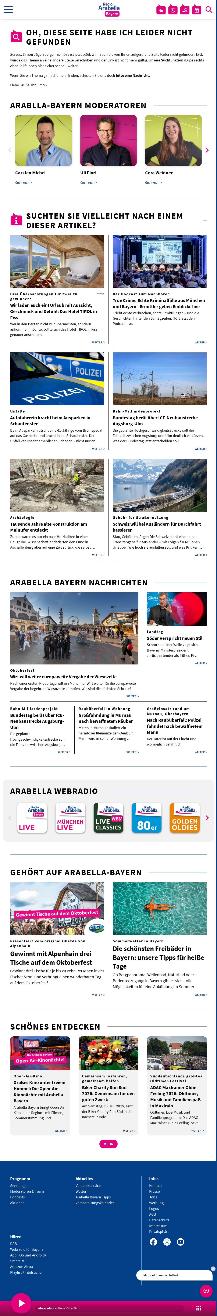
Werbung (156, 1202)
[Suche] (209, 9)
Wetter (81, 1191)
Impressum (158, 1225)
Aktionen (17, 1202)
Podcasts (17, 1197)
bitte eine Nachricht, (133, 75)
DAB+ (14, 1243)
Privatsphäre (159, 1231)
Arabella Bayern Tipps (93, 1197)
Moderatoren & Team (27, 1191)
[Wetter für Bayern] (161, 10)
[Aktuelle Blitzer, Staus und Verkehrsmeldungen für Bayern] (185, 10)
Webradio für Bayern (26, 1249)
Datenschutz (159, 1220)
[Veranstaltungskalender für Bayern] (197, 10)
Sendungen (19, 1185)
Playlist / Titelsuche (26, 1272)
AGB (152, 1214)
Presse (154, 1191)
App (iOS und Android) (28, 1255)
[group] (32, 818)
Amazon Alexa (21, 1266)
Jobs (153, 1197)
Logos (154, 1208)
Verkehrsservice (88, 1185)
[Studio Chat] (173, 10)
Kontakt (155, 1185)
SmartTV (17, 1260)
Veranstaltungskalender (95, 1202)
